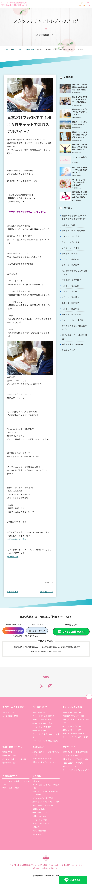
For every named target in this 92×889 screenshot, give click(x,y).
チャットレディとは (39, 712)
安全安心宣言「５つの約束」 (73, 763)
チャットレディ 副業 (70, 242)
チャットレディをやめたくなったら (76, 770)
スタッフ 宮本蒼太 (70, 297)
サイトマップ (37, 834)
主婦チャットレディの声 (72, 730)
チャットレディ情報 (39, 820)
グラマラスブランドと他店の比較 (45, 740)
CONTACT (82, 5)
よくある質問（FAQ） (10, 716)
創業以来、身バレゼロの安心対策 (75, 752)
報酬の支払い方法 (9, 755)
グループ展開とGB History (42, 805)
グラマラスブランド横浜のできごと (74, 327)
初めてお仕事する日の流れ (42, 723)
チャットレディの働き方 (41, 727)
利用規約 (35, 827)
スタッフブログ (8, 712)
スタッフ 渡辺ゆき (70, 308)
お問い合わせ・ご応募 (16, 539)
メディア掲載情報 (39, 830)
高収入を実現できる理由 (72, 344)
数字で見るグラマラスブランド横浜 (45, 801)
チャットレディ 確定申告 (73, 230)
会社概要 (35, 781)
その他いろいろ (68, 350)
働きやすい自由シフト (10, 763)
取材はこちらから (39, 816)
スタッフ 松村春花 (70, 302)
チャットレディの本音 (71, 314)
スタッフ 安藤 (68, 224)
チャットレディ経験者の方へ (73, 733)
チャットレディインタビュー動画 (75, 737)
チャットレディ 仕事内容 (72, 320)
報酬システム (7, 752)
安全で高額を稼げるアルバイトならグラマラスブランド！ (74, 217)
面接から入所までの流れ (41, 719)
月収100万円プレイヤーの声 (73, 716)
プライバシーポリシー (40, 823)
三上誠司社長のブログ (71, 279)
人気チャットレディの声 (72, 712)
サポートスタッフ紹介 (71, 755)
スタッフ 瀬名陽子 (70, 265)
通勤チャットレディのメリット (44, 762)
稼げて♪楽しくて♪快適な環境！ (74, 337)
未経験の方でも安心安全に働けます (74, 272)
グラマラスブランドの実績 (42, 798)
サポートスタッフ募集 (10, 788)
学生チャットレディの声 (72, 726)
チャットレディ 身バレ (71, 253)
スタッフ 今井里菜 (70, 285)
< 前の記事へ (12, 591)
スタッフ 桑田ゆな (70, 259)
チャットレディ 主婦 (70, 247)
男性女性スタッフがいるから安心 (75, 759)
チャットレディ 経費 (70, 236)
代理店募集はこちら (40, 812)
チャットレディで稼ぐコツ (42, 758)
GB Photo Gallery (39, 809)
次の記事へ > (46, 591)
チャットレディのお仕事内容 (43, 716)
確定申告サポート (69, 766)
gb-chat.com (12, 556)
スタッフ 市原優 (69, 291)
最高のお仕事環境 (39, 730)
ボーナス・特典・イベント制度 (14, 759)
